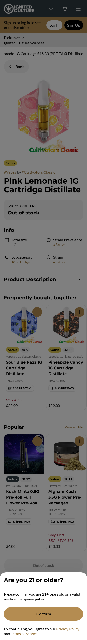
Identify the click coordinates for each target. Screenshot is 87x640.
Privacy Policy (67, 628)
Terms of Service (24, 633)
